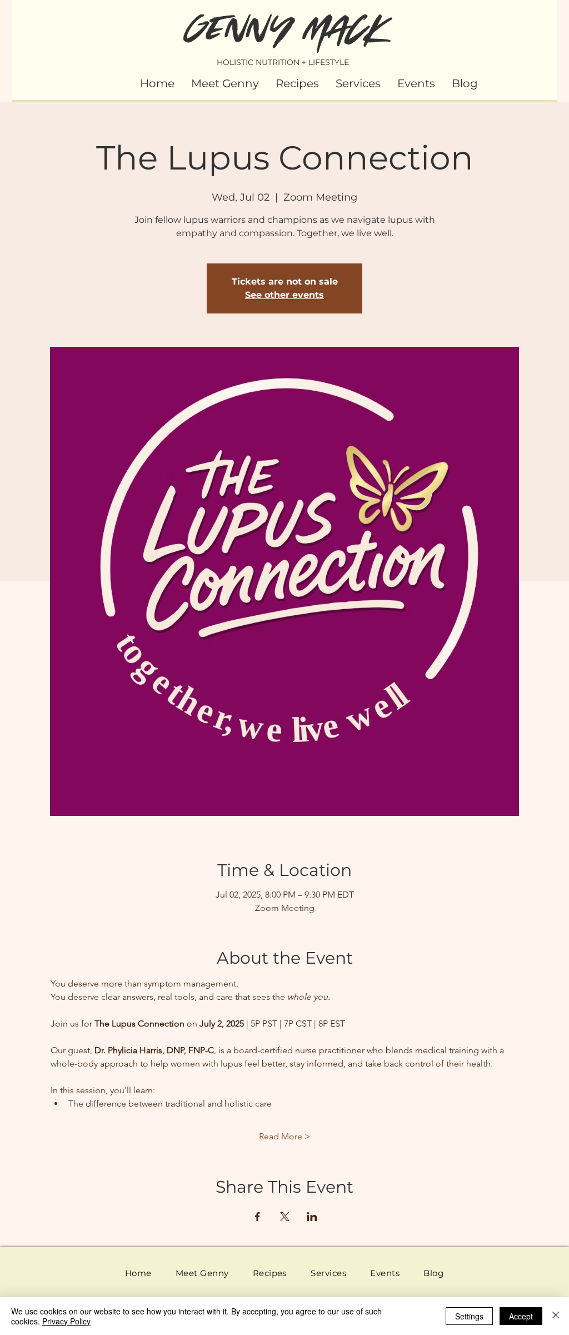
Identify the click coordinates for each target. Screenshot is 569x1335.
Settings (469, 1316)
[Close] (555, 1316)
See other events (284, 295)
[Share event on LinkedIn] (312, 1216)
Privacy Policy (66, 1321)
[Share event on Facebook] (257, 1216)
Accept (521, 1316)
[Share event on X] (284, 1216)
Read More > (285, 1136)
